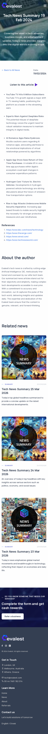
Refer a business (13, 616)
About (4, 701)
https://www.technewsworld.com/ (22, 240)
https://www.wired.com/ (17, 236)
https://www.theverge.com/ (19, 233)
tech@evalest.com (13, 677)
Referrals (6, 705)
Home (4, 693)
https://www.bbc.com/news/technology (24, 229)
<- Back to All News (11, 70)
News (4, 697)
